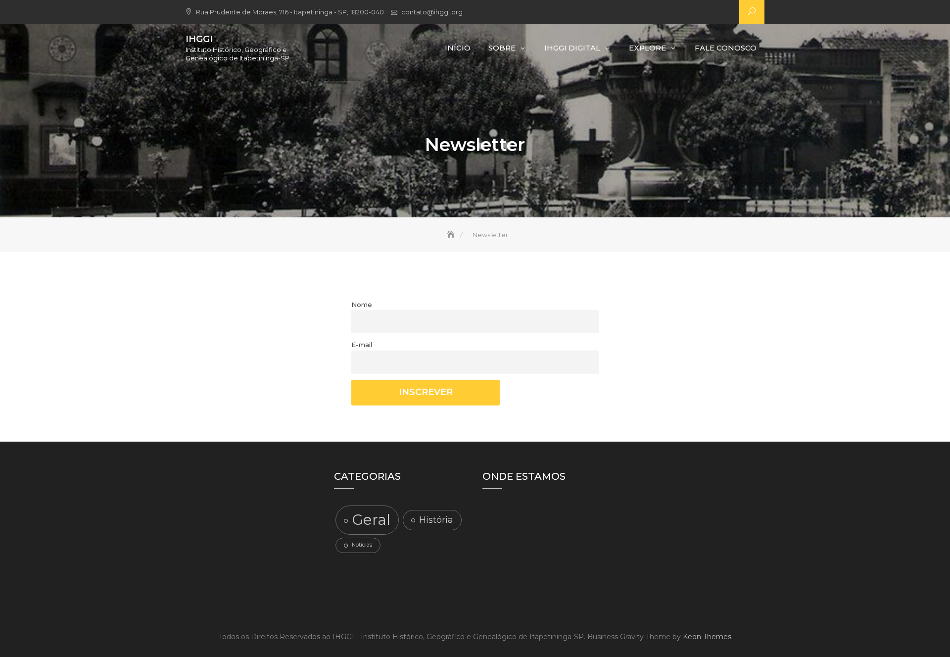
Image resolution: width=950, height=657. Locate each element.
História (436, 519)
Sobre (502, 47)
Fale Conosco (726, 47)
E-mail (361, 345)
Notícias (362, 545)
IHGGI (199, 39)
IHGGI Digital (572, 47)
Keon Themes (707, 636)
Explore (647, 47)
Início (458, 47)
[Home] (452, 235)
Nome (361, 304)
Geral (371, 519)
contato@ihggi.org (432, 12)
